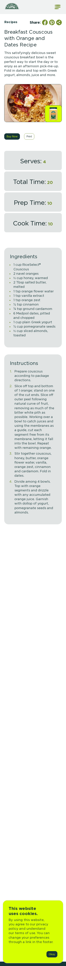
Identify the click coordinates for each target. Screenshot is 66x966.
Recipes (10, 22)
